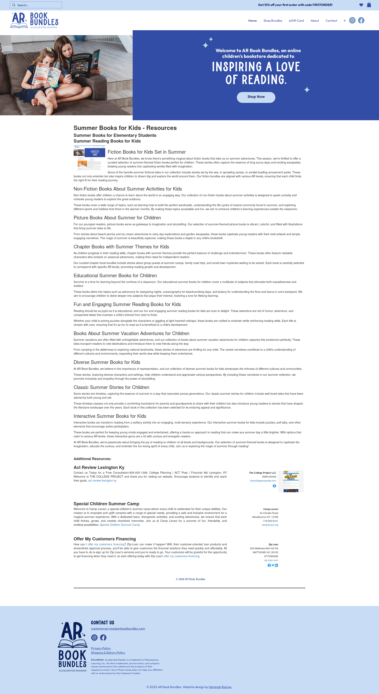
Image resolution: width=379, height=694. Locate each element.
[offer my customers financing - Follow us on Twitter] (273, 565)
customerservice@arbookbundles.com (118, 628)
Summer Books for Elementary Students (115, 135)
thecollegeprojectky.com (263, 480)
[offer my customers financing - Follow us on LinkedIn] (276, 565)
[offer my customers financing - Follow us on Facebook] (269, 565)
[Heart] (361, 5)
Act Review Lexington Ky (99, 467)
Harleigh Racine (220, 687)
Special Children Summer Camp (106, 503)
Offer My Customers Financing (105, 538)
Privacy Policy (101, 648)
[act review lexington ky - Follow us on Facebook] (274, 485)
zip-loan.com (271, 560)
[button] (369, 7)
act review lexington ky (102, 480)
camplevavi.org (270, 524)
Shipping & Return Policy (108, 653)
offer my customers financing (106, 544)
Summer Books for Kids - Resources (125, 127)
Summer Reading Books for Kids (107, 140)
